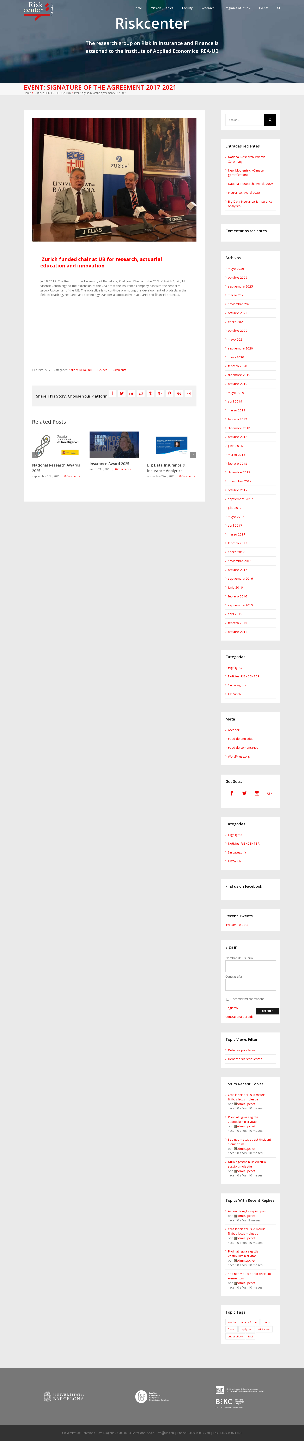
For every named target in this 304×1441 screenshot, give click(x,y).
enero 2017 (236, 552)
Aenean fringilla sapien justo (247, 1211)
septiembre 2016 (240, 578)
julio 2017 (235, 507)
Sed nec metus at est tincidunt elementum (249, 1141)
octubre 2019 (237, 384)
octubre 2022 (237, 330)
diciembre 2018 (239, 428)
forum (231, 1329)
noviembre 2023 (239, 304)
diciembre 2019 (239, 375)
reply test (247, 1329)
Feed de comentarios (243, 747)
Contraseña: (233, 976)
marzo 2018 (236, 454)
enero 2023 (236, 322)
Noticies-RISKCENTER (82, 370)
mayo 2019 (236, 392)
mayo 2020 (236, 357)
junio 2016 (235, 587)
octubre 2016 (237, 570)
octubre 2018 (237, 437)
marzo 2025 (236, 295)
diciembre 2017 (239, 472)
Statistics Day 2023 (164, 465)
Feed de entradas (240, 738)
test (250, 1336)
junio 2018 (235, 446)
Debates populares (241, 1050)
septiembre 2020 (240, 348)
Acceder (233, 730)
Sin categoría (237, 685)
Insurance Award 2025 (52, 463)
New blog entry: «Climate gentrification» (246, 172)
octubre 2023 (237, 313)
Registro (231, 1008)
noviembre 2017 (239, 481)
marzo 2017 (236, 534)
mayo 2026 (236, 268)
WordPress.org (239, 756)
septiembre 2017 (240, 499)
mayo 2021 (236, 339)
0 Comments (118, 370)
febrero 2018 (237, 463)
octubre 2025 (237, 277)
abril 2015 (235, 614)
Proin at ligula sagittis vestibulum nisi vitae (243, 1119)
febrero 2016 (237, 596)
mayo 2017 (236, 516)
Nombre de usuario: (239, 958)
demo (266, 1322)
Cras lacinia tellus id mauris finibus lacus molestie (247, 1097)
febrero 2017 (237, 543)
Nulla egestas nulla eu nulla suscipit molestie (247, 1164)
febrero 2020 (237, 366)
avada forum (249, 1322)
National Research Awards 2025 (251, 183)
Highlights (235, 667)
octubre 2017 (237, 490)
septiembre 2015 (240, 605)
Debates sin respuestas (245, 1059)
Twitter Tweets (236, 924)
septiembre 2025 (240, 286)
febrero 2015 (237, 623)
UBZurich (101, 370)
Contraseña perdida (239, 1016)
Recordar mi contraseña (247, 999)
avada (232, 1322)
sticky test (264, 1329)
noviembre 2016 (239, 561)
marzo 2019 (236, 410)
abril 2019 (235, 401)
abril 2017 (235, 525)
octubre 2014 (237, 632)
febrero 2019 (237, 419)
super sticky (235, 1336)
